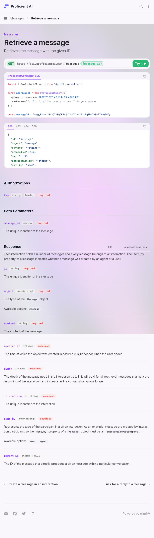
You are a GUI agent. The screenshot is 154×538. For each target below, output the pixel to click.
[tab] (24, 75)
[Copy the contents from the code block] (144, 76)
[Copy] (127, 63)
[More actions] (149, 6)
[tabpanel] (77, 98)
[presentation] (77, 98)
